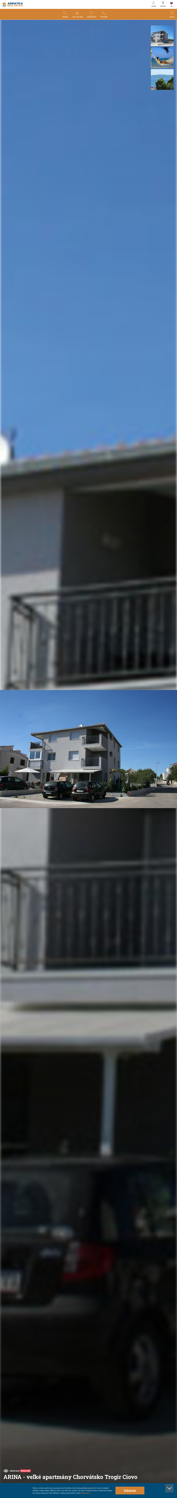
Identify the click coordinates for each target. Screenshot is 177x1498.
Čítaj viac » (86, 1493)
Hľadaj (65, 16)
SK (171, 6)
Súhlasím (130, 1490)
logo (12, 4)
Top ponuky (77, 16)
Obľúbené (91, 16)
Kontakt (103, 16)
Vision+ (163, 6)
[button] (162, 35)
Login (153, 6)
